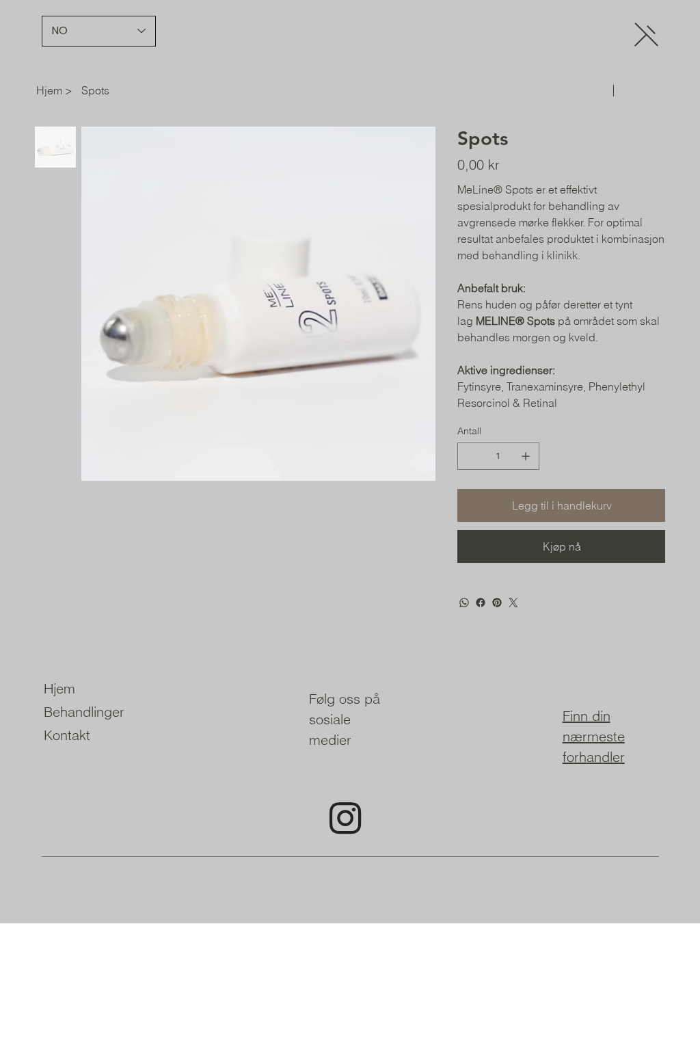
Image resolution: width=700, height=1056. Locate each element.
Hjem (59, 688)
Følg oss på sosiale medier (344, 719)
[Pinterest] (497, 602)
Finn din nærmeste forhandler (594, 736)
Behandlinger (84, 711)
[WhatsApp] (464, 602)
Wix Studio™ (225, 876)
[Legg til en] (525, 456)
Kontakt (67, 734)
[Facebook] (480, 602)
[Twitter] (513, 602)
